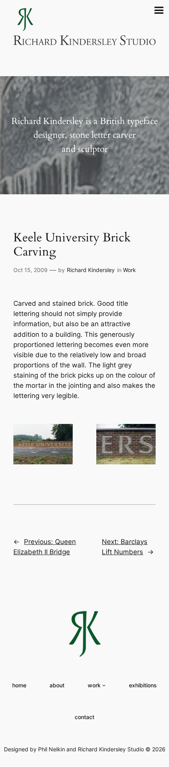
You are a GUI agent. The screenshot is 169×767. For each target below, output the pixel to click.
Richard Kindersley (91, 270)
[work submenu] (104, 685)
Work (129, 270)
